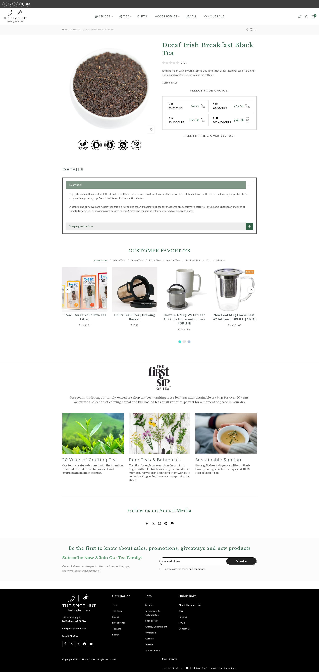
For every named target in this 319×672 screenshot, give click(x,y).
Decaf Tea (76, 29)
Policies (149, 644)
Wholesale (150, 632)
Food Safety (151, 620)
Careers (149, 638)
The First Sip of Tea (172, 668)
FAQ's (182, 622)
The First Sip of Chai (196, 668)
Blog (181, 610)
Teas (114, 604)
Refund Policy (152, 650)
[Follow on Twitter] (10, 4)
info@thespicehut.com (74, 628)
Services (149, 604)
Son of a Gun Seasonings (223, 668)
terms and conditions (193, 568)
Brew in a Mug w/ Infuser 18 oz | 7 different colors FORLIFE (184, 319)
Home (65, 29)
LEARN (190, 16)
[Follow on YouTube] (27, 4)
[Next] (251, 289)
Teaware (116, 628)
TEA (126, 16)
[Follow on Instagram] (16, 4)
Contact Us (185, 628)
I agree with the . (185, 568)
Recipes (183, 616)
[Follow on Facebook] (4, 4)
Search (115, 634)
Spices (115, 616)
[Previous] (68, 289)
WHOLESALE (214, 16)
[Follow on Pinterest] (21, 4)
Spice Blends (118, 622)
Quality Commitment (156, 626)
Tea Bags (117, 610)
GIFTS (142, 16)
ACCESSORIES (166, 16)
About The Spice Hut (190, 604)
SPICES (105, 16)
